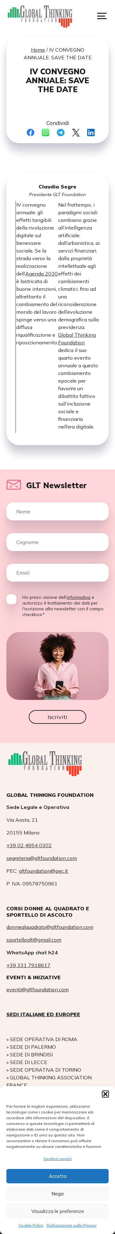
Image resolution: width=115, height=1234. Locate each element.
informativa (78, 597)
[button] (105, 1094)
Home (38, 50)
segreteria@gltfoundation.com (41, 858)
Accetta (57, 1176)
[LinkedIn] (91, 133)
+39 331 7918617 (28, 965)
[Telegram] (60, 133)
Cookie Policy (31, 1225)
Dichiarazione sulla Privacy (71, 1225)
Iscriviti (57, 717)
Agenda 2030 (41, 273)
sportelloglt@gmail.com (33, 940)
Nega (57, 1194)
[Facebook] (30, 133)
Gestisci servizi (57, 1158)
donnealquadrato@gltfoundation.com (49, 927)
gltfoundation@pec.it (43, 871)
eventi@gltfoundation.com (37, 989)
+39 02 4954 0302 (29, 845)
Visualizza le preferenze (57, 1211)
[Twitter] (76, 133)
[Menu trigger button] (102, 16)
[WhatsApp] (45, 133)
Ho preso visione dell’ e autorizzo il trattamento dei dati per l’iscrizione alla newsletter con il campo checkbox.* (62, 605)
